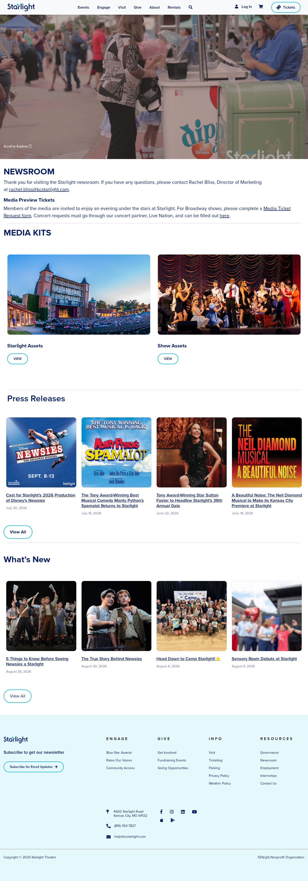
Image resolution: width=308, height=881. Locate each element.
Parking (214, 768)
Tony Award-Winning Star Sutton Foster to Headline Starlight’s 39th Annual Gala (189, 500)
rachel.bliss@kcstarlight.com (39, 189)
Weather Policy (220, 783)
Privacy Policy (219, 775)
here (224, 215)
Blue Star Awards (119, 752)
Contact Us (268, 783)
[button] (190, 7)
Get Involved (167, 752)
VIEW (17, 358)
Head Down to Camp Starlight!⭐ (188, 659)
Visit (212, 752)
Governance (269, 752)
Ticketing (215, 760)
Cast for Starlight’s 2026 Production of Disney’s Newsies (40, 498)
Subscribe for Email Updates (32, 766)
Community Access (120, 768)
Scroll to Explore (16, 146)
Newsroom (268, 760)
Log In (246, 6)
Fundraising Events (172, 760)
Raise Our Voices (119, 760)
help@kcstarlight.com (130, 837)
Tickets (289, 7)
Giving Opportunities (173, 768)
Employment (269, 768)
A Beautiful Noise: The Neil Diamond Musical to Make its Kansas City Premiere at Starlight (267, 500)
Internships (268, 775)
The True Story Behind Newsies (111, 659)
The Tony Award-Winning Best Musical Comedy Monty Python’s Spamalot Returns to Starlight (112, 500)
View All (17, 696)
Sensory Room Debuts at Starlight (264, 659)
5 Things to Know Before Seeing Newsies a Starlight (37, 661)
